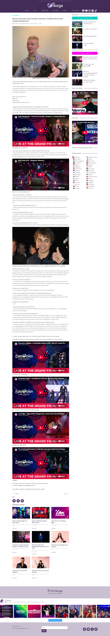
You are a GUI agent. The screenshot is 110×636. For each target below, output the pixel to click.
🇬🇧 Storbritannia (91, 176)
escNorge (75, 10)
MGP (26, 10)
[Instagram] (89, 10)
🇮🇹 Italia (75, 180)
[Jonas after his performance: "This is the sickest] (61, 611)
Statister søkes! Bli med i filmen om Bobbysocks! (20, 545)
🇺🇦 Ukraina (89, 188)
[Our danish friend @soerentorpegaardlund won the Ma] (75, 611)
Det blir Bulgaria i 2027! (90, 36)
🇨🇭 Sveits (89, 178)
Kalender (56, 10)
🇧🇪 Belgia (76, 165)
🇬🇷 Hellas (76, 176)
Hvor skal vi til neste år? (90, 29)
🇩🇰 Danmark (77, 169)
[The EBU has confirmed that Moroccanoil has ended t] (6, 611)
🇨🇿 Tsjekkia (89, 182)
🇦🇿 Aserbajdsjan (78, 161)
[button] (14, 501)
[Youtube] (86, 10)
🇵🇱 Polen (89, 167)
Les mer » (14, 528)
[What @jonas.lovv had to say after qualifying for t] (89, 611)
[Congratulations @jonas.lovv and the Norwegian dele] (103, 611)
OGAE (64, 10)
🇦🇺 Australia (77, 163)
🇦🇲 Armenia (77, 159)
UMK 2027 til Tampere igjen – (58, 521)
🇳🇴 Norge (89, 165)
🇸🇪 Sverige (89, 180)
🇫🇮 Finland (76, 173)
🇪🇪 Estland (76, 171)
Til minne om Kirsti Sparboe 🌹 (88, 65)
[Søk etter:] (55, 627)
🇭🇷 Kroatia (76, 182)
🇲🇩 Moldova (90, 161)
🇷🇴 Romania (90, 171)
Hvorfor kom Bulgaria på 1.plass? (59, 545)
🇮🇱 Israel (76, 178)
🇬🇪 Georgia (76, 175)
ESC (35, 10)
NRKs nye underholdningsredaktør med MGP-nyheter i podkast (90, 74)
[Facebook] (83, 10)
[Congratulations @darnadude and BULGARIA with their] (48, 611)
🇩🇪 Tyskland (90, 184)
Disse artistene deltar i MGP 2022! (39, 521)
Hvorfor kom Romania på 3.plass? (40, 571)
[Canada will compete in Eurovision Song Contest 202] (34, 611)
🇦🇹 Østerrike (90, 186)
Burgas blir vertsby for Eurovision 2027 (89, 23)
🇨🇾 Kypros (76, 184)
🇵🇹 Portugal (90, 169)
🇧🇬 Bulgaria (77, 167)
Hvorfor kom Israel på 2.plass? (19, 571)
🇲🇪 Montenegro (91, 163)
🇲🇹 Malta (89, 159)
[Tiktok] (96, 10)
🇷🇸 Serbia (89, 175)
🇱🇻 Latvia (76, 186)
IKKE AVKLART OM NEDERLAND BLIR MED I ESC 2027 (40, 546)
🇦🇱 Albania (75, 157)
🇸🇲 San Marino (91, 173)
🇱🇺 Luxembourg (91, 157)
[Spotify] (93, 10)
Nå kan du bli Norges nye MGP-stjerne (89, 81)
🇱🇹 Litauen (76, 188)
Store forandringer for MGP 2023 (19, 521)
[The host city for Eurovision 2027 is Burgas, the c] (20, 611)
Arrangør (45, 10)
